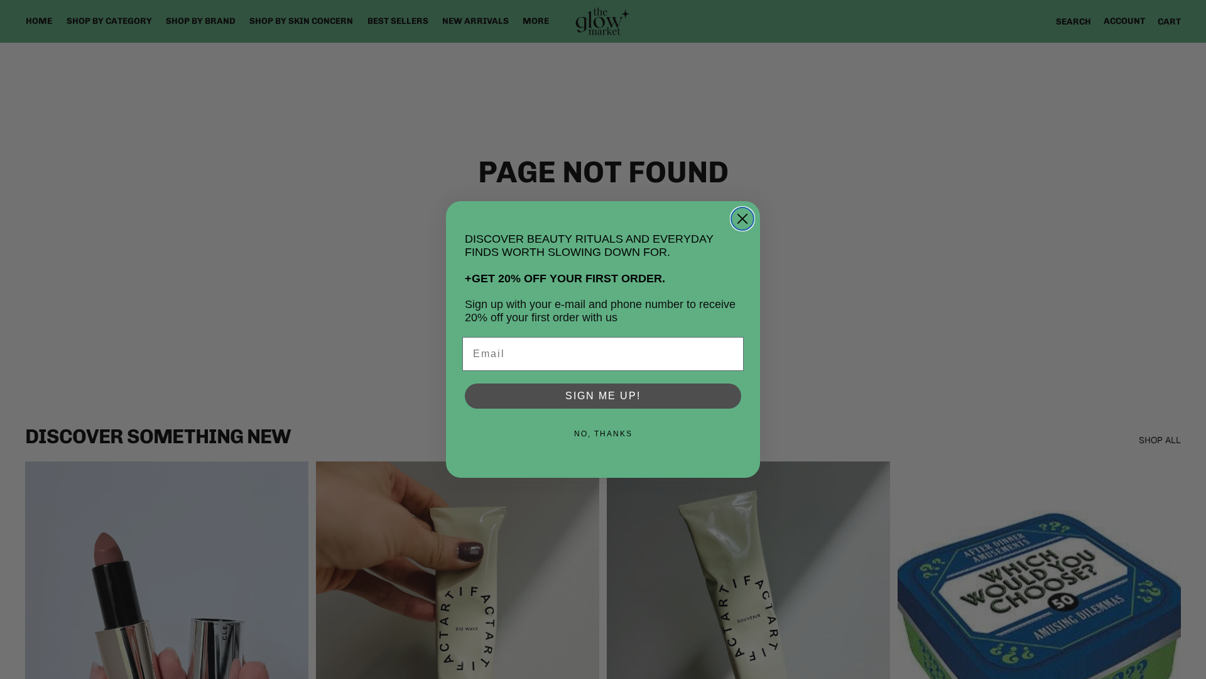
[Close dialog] (742, 218)
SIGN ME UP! (603, 395)
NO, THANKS (603, 433)
